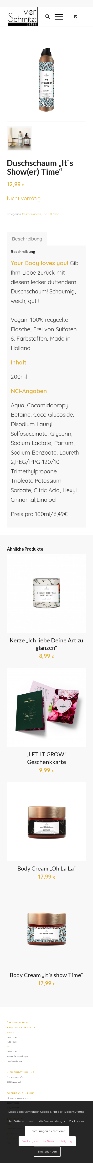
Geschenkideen (31, 214)
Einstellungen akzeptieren (47, 1131)
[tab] (27, 239)
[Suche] (45, 16)
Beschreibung (27, 239)
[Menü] (56, 16)
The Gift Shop (50, 214)
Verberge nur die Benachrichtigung (47, 1141)
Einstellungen (47, 1151)
